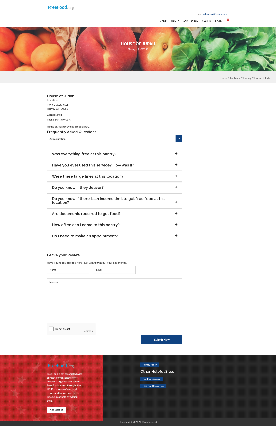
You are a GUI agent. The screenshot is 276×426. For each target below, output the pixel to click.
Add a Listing (56, 409)
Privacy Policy (150, 364)
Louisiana (235, 77)
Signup (206, 21)
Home (163, 21)
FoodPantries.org (151, 379)
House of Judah (262, 77)
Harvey (247, 77)
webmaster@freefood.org (215, 14)
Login (218, 21)
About (175, 21)
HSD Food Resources (153, 386)
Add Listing (190, 21)
